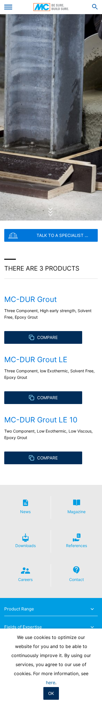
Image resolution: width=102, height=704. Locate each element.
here (50, 682)
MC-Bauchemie (51, 7)
